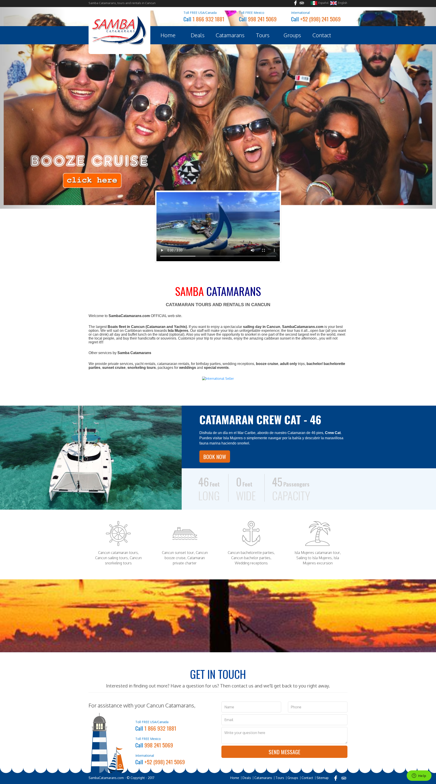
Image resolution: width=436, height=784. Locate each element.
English (342, 3)
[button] (32, 85)
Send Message (284, 707)
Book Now (214, 412)
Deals (198, 35)
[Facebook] (335, 734)
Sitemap (323, 733)
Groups (292, 35)
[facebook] (295, 3)
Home (168, 35)
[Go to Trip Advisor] (302, 3)
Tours (263, 35)
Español (323, 3)
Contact (321, 35)
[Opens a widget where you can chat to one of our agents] (418, 776)
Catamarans (230, 35)
